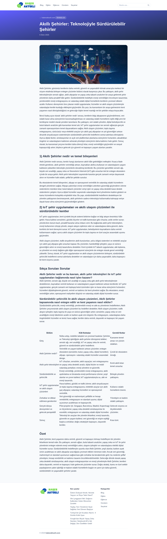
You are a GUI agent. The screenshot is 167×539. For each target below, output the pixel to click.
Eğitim (48, 5)
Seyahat (74, 5)
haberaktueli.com (53, 533)
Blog (41, 5)
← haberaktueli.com (47, 18)
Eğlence (56, 5)
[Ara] (148, 5)
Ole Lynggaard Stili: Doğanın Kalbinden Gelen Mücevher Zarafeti (81, 501)
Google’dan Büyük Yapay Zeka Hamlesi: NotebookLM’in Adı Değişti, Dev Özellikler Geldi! (82, 521)
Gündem (65, 5)
